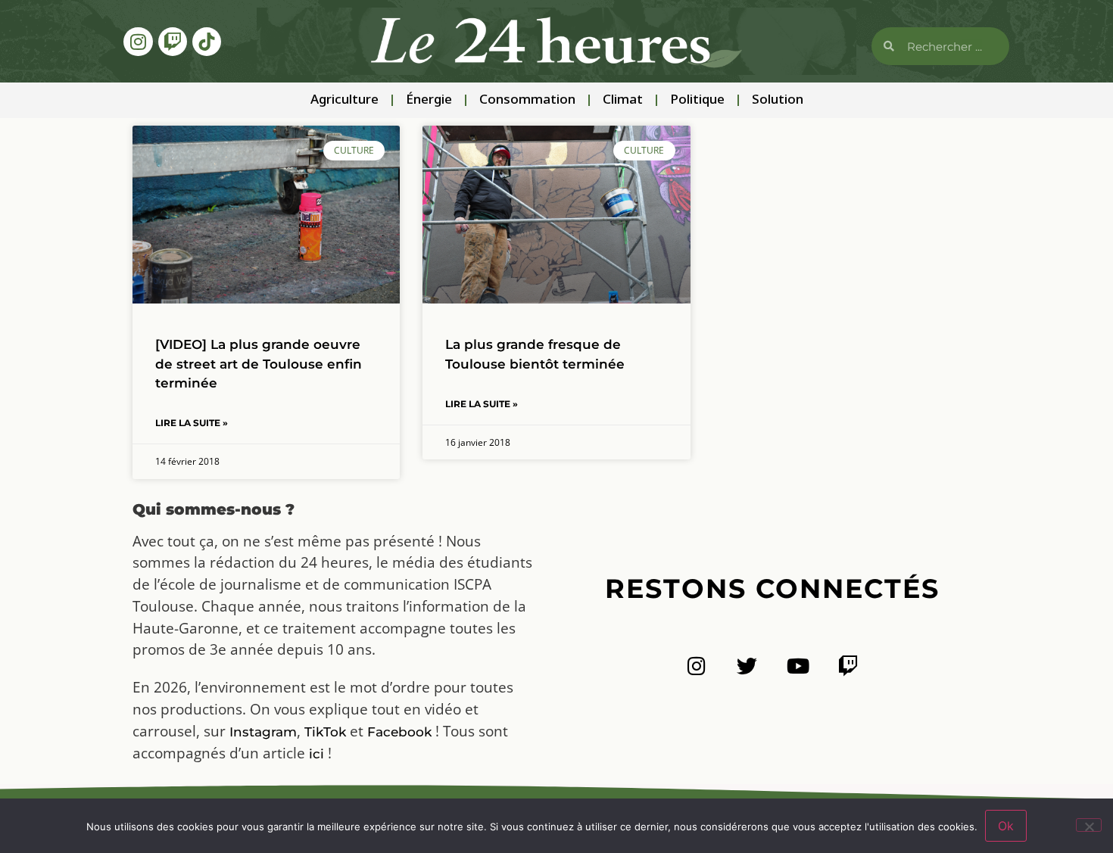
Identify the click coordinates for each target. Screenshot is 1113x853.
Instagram (263, 731)
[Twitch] (172, 41)
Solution (777, 100)
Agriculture (344, 100)
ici (316, 753)
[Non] (1089, 825)
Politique (697, 100)
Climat (623, 100)
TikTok (325, 731)
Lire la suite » (191, 422)
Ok (1006, 825)
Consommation (527, 100)
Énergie (429, 100)
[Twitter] (747, 665)
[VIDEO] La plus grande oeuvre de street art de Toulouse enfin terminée (258, 363)
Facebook (399, 731)
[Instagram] (137, 41)
